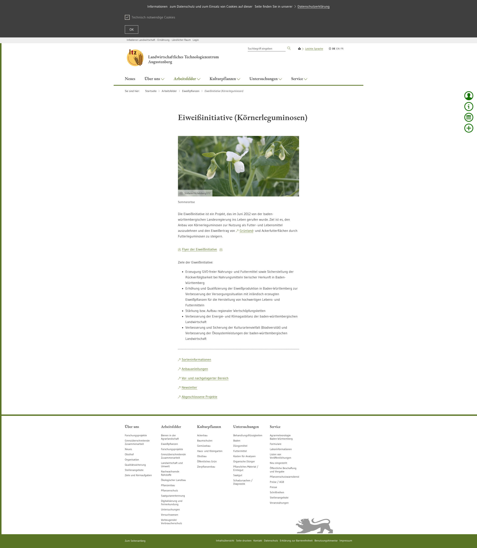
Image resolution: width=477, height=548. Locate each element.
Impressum (345, 540)
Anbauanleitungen (195, 369)
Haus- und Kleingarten (209, 451)
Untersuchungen (170, 509)
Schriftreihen (277, 492)
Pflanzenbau (168, 485)
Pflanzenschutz (169, 490)
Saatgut (237, 475)
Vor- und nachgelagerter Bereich (205, 378)
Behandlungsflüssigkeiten (247, 435)
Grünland (246, 231)
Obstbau (202, 456)
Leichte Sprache (314, 48)
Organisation (132, 459)
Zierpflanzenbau (206, 466)
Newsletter (189, 387)
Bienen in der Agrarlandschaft (170, 437)
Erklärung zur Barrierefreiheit (296, 540)
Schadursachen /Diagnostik (242, 482)
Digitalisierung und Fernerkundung (171, 502)
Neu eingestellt (278, 463)
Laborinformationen (281, 449)
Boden (236, 440)
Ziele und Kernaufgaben (138, 475)
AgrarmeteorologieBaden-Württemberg (281, 437)
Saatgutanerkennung (173, 495)
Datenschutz (271, 540)
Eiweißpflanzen (169, 444)
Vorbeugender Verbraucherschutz (171, 521)
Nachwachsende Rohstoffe (170, 473)
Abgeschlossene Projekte (199, 397)
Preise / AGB (277, 482)
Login (196, 40)
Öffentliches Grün (207, 461)
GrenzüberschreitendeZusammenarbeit (173, 456)
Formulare (275, 444)
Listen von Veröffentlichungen (280, 456)
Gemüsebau (204, 445)
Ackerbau (202, 435)
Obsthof (129, 454)
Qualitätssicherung (135, 464)
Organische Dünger (244, 461)
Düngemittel (240, 445)
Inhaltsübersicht (225, 540)
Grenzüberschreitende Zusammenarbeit (137, 442)
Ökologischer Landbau (173, 480)
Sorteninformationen (196, 360)
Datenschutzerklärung (314, 6)
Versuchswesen (169, 514)
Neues (128, 449)
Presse (273, 487)
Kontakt (257, 540)
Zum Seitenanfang (135, 540)
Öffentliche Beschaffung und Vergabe (283, 469)
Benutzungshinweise (326, 540)
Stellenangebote (134, 470)
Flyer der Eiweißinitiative (199, 249)
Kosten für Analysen (244, 456)
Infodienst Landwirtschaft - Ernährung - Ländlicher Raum (159, 40)
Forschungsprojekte (136, 435)
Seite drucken (244, 540)
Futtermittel (240, 451)
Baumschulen (204, 440)
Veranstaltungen (279, 502)
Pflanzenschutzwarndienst (284, 476)
